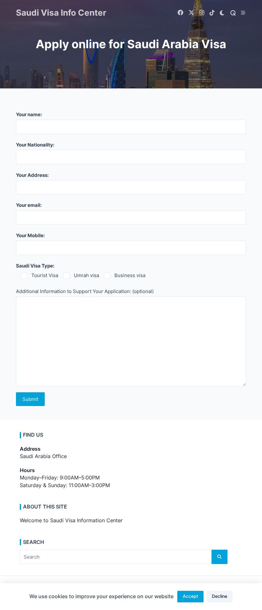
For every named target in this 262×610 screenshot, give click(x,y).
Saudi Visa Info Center (61, 13)
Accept (190, 596)
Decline (219, 596)
